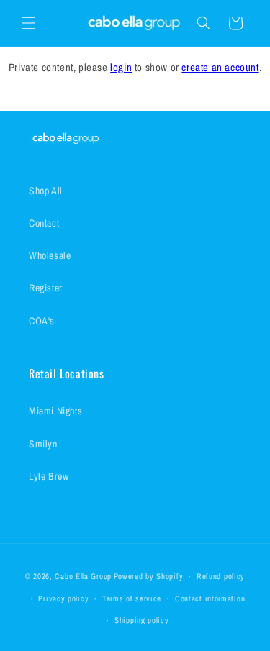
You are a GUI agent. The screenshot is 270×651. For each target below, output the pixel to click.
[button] (29, 23)
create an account (219, 67)
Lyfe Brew (48, 476)
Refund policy (221, 576)
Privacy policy (63, 598)
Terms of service (131, 598)
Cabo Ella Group (83, 576)
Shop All (46, 190)
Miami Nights (55, 410)
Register (46, 287)
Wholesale (50, 255)
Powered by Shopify (149, 576)
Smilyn (43, 443)
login (121, 67)
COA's (42, 320)
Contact (44, 223)
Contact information (210, 598)
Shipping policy (141, 620)
